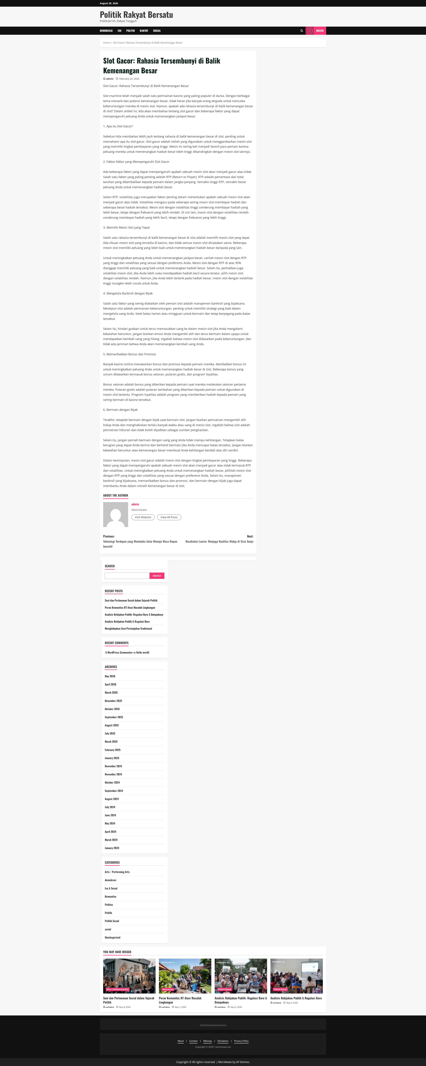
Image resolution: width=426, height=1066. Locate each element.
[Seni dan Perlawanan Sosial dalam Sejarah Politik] (129, 976)
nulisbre (110, 1007)
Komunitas (110, 896)
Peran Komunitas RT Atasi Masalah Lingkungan (130, 607)
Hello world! (142, 652)
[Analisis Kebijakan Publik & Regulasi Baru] (296, 976)
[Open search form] (302, 30)
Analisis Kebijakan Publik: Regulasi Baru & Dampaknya (134, 614)
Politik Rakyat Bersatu (136, 14)
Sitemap (207, 1041)
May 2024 (110, 823)
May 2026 (110, 676)
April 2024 (110, 832)
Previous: (140, 541)
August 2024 (112, 799)
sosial (157, 31)
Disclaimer (222, 1041)
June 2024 (110, 815)
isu (119, 31)
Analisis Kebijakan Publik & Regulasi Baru (127, 621)
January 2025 (112, 758)
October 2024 (112, 782)
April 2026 (110, 684)
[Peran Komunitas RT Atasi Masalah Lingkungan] (185, 976)
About (181, 1041)
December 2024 (113, 766)
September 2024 (114, 791)
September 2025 (114, 717)
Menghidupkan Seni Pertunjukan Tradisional (128, 628)
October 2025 (112, 709)
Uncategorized (112, 937)
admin (109, 78)
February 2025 (112, 750)
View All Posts (169, 517)
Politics (109, 905)
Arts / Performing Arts (117, 872)
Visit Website (143, 517)
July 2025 (110, 733)
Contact (193, 1041)
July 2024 (110, 807)
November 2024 (113, 774)
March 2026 (111, 692)
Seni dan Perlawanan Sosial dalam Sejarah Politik (131, 600)
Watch (320, 31)
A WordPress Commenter (119, 652)
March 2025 (111, 741)
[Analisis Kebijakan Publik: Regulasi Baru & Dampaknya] (241, 976)
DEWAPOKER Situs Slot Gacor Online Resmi (213, 1025)
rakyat (144, 31)
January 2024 (112, 848)
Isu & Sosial (111, 888)
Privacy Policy (241, 1041)
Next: (219, 538)
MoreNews (225, 1062)
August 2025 (112, 725)
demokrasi (106, 31)
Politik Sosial (112, 921)
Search (110, 566)
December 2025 (113, 701)
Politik (130, 31)
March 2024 (111, 840)
